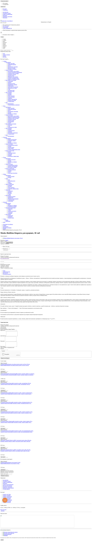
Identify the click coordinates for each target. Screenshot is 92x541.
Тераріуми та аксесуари (11, 207)
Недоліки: (3, 341)
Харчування (8, 62)
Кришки (10, 192)
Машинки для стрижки (13, 76)
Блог (4, 53)
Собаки (4, 61)
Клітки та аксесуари (10, 150)
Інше (7, 135)
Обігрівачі (10, 216)
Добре (2, 539)
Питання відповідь (7, 274)
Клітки (9, 151)
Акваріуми (8, 189)
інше (7, 102)
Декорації (10, 185)
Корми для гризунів (12, 139)
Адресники (10, 81)
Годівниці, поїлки (12, 140)
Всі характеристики (5, 258)
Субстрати (10, 212)
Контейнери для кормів (13, 111)
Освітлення (10, 201)
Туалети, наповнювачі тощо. (14, 149)
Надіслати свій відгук (5, 358)
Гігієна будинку (11, 97)
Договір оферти (6, 489)
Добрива (10, 183)
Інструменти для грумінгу (13, 71)
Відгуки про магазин (7, 485)
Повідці (9, 82)
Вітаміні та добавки (12, 69)
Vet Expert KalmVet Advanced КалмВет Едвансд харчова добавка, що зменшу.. (17, 374)
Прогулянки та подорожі (11, 80)
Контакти (5, 15)
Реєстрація (5, 3)
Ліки (9, 179)
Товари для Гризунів (7, 496)
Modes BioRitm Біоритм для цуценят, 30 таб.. (10, 463)
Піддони (10, 193)
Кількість (5, 248)
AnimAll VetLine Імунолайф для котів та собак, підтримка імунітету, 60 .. (16, 403)
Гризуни (5, 137)
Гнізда (9, 171)
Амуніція (10, 124)
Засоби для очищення (12, 166)
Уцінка (4, 55)
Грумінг (9, 146)
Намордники (11, 85)
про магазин (5, 12)
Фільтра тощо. (11, 217)
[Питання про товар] (1, 261)
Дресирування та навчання (13, 104)
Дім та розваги (9, 92)
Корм (9, 204)
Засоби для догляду (12, 211)
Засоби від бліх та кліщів (13, 73)
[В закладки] (2, 261)
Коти (4, 105)
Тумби (9, 194)
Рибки (4, 174)
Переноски (8, 221)
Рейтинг (2, 348)
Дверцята (10, 98)
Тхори (4, 218)
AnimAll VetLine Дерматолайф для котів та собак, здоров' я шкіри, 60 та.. (16, 422)
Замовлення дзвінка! (11, 24)
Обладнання (8, 195)
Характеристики (6, 271)
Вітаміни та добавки (12, 113)
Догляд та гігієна (9, 70)
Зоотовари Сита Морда (8, 224)
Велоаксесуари (11, 91)
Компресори (10, 197)
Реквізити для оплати (7, 16)
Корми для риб (11, 176)
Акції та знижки (6, 54)
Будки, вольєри (11, 95)
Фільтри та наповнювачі (13, 198)
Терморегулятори (11, 196)
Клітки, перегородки (12, 99)
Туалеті (9, 122)
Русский (5, 8)
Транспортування (12, 152)
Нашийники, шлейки (12, 84)
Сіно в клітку (11, 148)
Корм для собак (11, 63)
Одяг (9, 89)
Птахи (4, 157)
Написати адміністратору (8, 487)
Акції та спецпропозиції (8, 484)
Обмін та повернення (7, 14)
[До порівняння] (3, 261)
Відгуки (4, 56)
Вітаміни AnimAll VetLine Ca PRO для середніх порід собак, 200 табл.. (15, 441)
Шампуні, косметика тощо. (14, 79)
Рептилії (5, 202)
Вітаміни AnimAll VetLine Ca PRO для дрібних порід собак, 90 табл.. (15, 450)
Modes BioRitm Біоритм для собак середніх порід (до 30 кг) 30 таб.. (15, 365)
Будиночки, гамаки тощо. (13, 156)
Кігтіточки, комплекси (13, 132)
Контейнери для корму (13, 66)
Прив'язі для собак (12, 100)
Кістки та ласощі (11, 67)
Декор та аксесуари (10, 184)
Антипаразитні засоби (13, 145)
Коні (4, 222)
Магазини (5, 17)
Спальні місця (11, 101)
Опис (4, 270)
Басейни (10, 94)
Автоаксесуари (11, 90)
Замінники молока (12, 64)
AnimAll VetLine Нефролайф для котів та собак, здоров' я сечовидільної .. (16, 393)
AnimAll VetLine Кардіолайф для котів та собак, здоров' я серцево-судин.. (16, 412)
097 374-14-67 (3, 509)
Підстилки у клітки (12, 167)
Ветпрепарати (11, 136)
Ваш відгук (3, 346)
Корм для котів (11, 108)
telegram (2, 510)
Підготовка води (11, 180)
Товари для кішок (7, 495)
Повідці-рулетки (11, 83)
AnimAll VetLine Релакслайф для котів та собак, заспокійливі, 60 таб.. (15, 384)
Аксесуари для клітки (12, 173)
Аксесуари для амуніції (13, 86)
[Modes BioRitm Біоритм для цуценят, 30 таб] (13, 238)
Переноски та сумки (12, 88)
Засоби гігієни (11, 75)
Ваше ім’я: (3, 330)
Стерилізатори (11, 199)
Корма (7, 220)
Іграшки (10, 93)
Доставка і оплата (7, 13)
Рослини (10, 186)
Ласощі (9, 112)
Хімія (7, 178)
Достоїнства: (3, 335)
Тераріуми (10, 208)
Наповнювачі (11, 121)
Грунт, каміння (11, 187)
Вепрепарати (11, 103)
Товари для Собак (7, 494)
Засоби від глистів (12, 74)
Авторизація (5, 4)
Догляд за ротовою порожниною (15, 72)
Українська (5, 10)
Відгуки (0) (5, 272)
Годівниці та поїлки (12, 206)
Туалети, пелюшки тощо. (13, 77)
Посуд (9, 65)
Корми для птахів (11, 159)
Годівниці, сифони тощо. (13, 188)
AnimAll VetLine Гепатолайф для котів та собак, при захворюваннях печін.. (16, 431)
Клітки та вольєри (12, 169)
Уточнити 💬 (10, 242)
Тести (9, 182)
